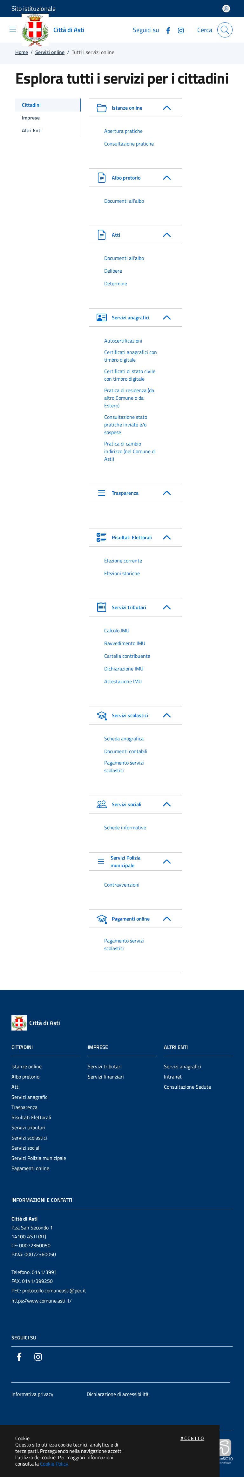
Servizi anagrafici (30, 1097)
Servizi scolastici (29, 1137)
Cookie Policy (54, 1463)
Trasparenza (24, 1107)
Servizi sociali (26, 1148)
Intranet (173, 1076)
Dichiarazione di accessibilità (117, 1394)
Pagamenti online (30, 1168)
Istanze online (26, 1066)
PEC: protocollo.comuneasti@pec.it (48, 1290)
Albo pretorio (25, 1076)
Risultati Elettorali (31, 1117)
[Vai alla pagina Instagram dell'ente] (178, 29)
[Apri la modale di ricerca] (225, 29)
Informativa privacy (32, 1394)
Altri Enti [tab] (32, 130)
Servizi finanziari (106, 1076)
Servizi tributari (28, 1127)
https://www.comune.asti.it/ (41, 1300)
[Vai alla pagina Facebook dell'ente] (165, 29)
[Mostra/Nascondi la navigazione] (13, 29)
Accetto (192, 1438)
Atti (15, 1087)
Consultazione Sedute (187, 1087)
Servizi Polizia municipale (38, 1158)
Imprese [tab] (31, 117)
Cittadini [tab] (31, 105)
